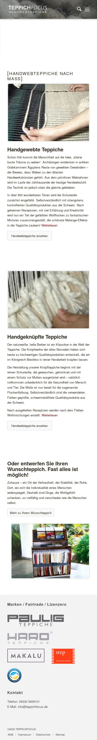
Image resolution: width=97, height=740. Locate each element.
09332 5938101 (29, 701)
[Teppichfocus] (40, 9)
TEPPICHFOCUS (26, 729)
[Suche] (76, 9)
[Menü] (87, 9)
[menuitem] (76, 9)
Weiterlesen (49, 225)
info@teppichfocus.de (33, 706)
